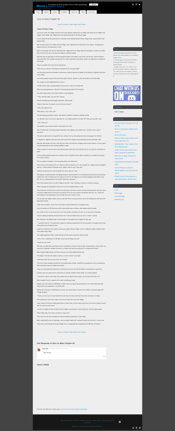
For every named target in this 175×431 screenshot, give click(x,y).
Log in (116, 190)
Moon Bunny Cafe (66, 420)
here (119, 55)
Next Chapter (82, 24)
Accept (94, 4)
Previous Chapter (63, 24)
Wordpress (87, 422)
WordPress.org (119, 199)
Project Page (73, 24)
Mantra (111, 420)
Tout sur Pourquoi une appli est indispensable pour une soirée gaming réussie (126, 170)
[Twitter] (139, 4)
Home (38, 12)
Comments (120, 196)
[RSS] (133, 4)
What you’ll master (120, 135)
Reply (104, 356)
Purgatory (64, 12)
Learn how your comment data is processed (74, 409)
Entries (118, 193)
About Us (74, 12)
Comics (55, 12)
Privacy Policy (97, 420)
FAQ (82, 12)
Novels (46, 12)
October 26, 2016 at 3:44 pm (58, 348)
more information (83, 4)
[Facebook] (136, 4)
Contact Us (92, 12)
